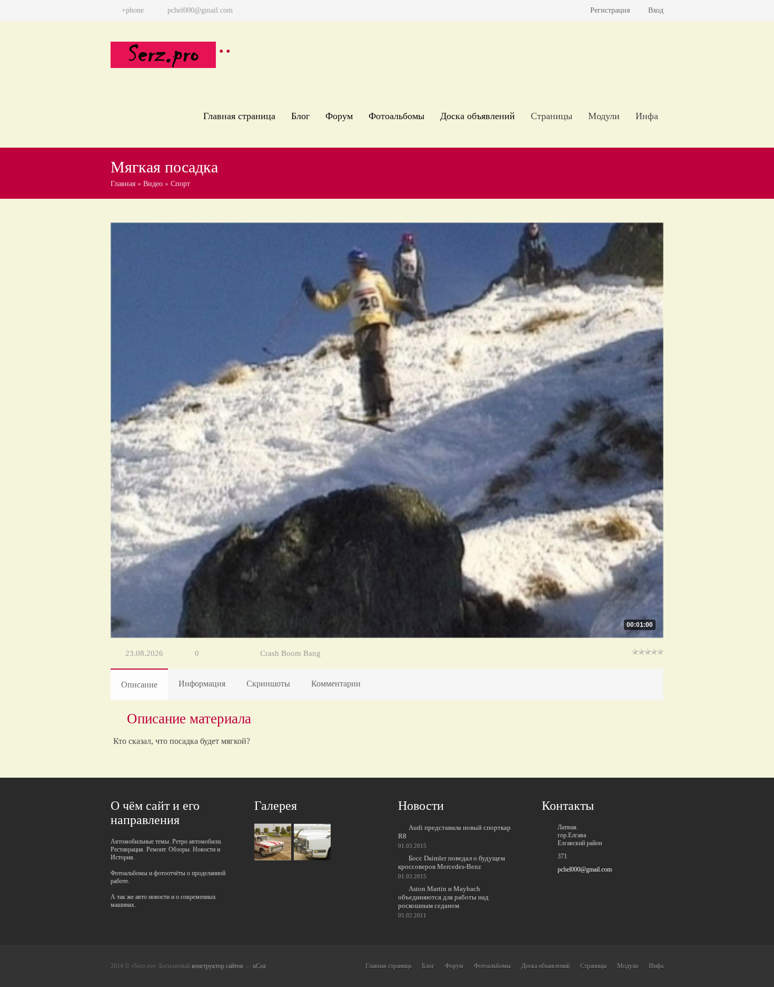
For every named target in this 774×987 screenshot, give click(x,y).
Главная (123, 184)
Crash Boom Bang (290, 653)
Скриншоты (268, 683)
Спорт (180, 184)
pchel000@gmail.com (585, 869)
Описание (139, 684)
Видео (153, 184)
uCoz (259, 966)
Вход (655, 10)
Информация (201, 683)
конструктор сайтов (217, 966)
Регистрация (610, 10)
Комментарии (336, 683)
